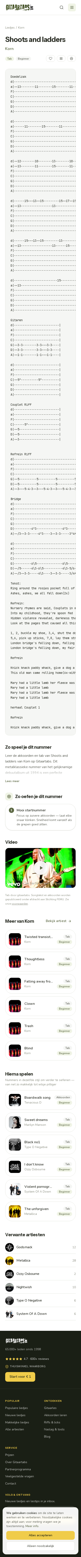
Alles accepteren (40, 1535)
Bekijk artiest (56, 921)
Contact (10, 1483)
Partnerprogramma (18, 1469)
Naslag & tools (54, 1429)
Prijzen (9, 1455)
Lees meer (12, 781)
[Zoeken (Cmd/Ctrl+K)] (61, 7)
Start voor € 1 (20, 1376)
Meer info (31, 1526)
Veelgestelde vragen (19, 1476)
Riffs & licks (52, 1422)
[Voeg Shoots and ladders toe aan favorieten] (50, 58)
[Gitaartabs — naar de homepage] (19, 7)
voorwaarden (20, 903)
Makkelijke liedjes (17, 1422)
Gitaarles (50, 1408)
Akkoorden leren (55, 1415)
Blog (47, 1437)
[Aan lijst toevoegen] (61, 58)
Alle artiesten (14, 1429)
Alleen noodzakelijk (40, 1546)
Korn (21, 28)
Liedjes (10, 28)
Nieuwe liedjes (15, 1415)
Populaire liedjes (16, 1408)
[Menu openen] (72, 7)
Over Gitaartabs (16, 1462)
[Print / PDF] (71, 58)
